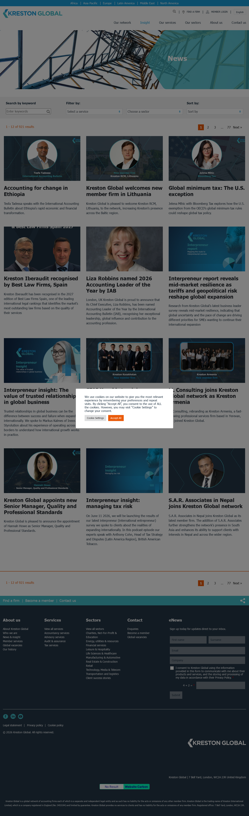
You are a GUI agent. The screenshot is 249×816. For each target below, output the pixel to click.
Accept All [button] (115, 418)
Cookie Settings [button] (95, 418)
